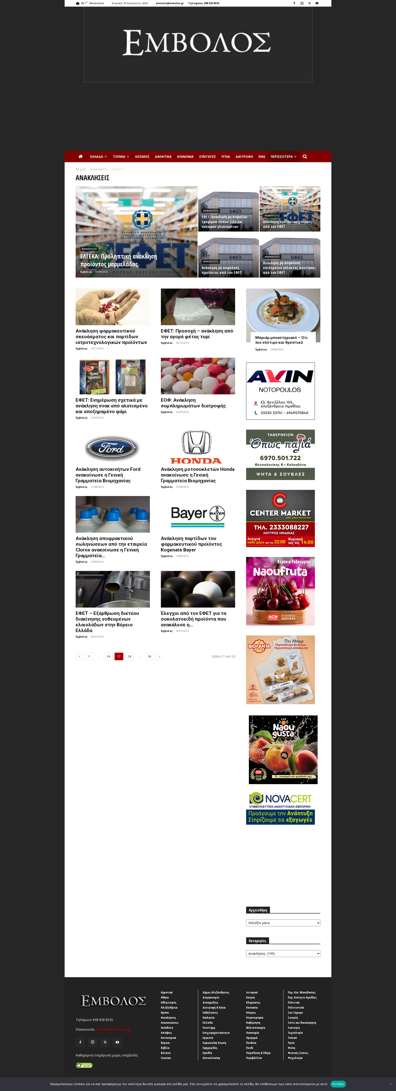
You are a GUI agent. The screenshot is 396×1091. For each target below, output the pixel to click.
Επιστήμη (209, 1028)
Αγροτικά (167, 992)
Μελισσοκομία (255, 1028)
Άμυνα (165, 1012)
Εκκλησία (209, 1017)
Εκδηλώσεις (210, 1012)
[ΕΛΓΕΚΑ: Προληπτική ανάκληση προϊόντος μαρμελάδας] (137, 235)
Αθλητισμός (168, 1002)
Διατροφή (244, 156)
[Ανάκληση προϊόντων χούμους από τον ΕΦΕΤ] (290, 209)
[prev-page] (79, 656)
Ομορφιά (252, 1038)
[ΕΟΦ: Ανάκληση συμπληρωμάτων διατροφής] (198, 376)
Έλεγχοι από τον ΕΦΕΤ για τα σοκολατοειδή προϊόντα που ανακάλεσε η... (193, 619)
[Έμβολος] (198, 44)
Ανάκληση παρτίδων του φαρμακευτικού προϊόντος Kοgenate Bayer (191, 544)
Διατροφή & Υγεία (214, 1007)
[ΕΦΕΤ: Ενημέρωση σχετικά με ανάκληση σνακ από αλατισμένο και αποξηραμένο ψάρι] (113, 376)
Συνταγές (207, 156)
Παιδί (249, 1048)
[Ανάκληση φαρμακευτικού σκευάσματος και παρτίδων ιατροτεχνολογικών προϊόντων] (113, 307)
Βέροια (165, 1043)
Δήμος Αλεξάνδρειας (216, 992)
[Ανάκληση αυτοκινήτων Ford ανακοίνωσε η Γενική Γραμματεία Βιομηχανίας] (113, 445)
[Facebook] (294, 3)
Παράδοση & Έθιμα (258, 1053)
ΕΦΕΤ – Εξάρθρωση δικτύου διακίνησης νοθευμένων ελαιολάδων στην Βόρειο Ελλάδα (107, 622)
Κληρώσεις (253, 1002)
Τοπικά (119, 156)
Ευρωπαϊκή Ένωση (214, 1043)
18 (129, 656)
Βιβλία (165, 1048)
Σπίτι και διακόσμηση (302, 1022)
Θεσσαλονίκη (211, 1058)
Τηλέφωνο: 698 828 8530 (203, 3)
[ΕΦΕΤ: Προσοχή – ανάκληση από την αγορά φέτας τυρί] (198, 307)
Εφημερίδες (210, 1048)
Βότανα (166, 1053)
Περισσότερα (282, 156)
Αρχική (81, 169)
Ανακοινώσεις (170, 1022)
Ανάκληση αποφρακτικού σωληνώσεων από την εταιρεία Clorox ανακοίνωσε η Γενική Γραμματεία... (111, 547)
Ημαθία (207, 1053)
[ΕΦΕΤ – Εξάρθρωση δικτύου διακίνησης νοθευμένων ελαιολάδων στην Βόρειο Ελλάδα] (113, 589)
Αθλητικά (163, 156)
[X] (309, 3)
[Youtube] (317, 3)
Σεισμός (293, 1017)
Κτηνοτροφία (255, 1017)
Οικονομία (252, 1033)
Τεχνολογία (295, 1033)
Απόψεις (166, 1033)
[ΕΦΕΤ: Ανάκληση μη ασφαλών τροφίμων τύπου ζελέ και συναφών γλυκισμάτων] (228, 209)
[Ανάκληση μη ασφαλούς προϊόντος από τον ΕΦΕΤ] (228, 255)
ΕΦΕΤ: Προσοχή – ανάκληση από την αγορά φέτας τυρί (197, 333)
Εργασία (208, 1038)
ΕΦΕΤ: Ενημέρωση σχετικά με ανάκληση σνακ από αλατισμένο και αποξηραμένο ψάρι (112, 405)
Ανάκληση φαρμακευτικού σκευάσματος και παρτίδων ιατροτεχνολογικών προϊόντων (111, 336)
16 (108, 656)
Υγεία (225, 156)
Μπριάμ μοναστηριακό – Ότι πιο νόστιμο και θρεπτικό (281, 340)
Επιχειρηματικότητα (216, 1033)
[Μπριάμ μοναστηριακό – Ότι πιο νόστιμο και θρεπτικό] (283, 315)
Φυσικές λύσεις (298, 1053)
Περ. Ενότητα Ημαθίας (302, 997)
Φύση (291, 1048)
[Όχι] (390, 1084)
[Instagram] (301, 3)
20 (149, 656)
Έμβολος (86, 271)
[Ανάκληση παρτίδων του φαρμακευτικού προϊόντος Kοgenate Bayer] (198, 514)
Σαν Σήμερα (295, 1012)
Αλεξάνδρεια (169, 1007)
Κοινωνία (185, 156)
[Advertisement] (198, 117)
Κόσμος (142, 156)
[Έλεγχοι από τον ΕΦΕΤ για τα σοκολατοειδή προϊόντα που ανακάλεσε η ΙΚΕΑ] (198, 589)
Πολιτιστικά (296, 1007)
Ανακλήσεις (99, 169)
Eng (261, 156)
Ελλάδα (96, 156)
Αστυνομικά (168, 1038)
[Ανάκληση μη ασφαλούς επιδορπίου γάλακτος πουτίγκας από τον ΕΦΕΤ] (290, 255)
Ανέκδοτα (167, 1028)
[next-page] (159, 656)
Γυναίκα (166, 1058)
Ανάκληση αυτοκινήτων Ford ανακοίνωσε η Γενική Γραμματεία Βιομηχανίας (108, 474)
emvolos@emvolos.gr (170, 3)
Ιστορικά (252, 992)
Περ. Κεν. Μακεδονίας (302, 992)
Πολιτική (294, 1002)
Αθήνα (165, 997)
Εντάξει (338, 1084)
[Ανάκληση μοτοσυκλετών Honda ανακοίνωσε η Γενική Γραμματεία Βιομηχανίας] (198, 445)
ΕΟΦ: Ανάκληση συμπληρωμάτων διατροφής (193, 403)
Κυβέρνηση (253, 1022)
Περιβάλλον (254, 1058)
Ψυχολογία (295, 1058)
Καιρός (250, 997)
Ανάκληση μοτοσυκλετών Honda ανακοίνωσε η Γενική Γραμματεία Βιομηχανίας (197, 474)
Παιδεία (251, 1043)
